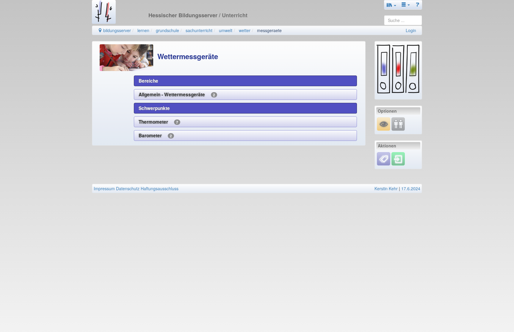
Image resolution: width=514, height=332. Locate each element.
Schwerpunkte (154, 108)
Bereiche (148, 81)
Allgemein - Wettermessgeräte (177, 94)
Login (411, 30)
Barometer (155, 135)
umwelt (225, 30)
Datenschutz (128, 188)
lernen (143, 30)
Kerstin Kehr (386, 188)
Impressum (104, 188)
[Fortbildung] (398, 123)
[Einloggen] (398, 158)
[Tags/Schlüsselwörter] (383, 159)
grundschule (167, 30)
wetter (244, 30)
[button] (391, 4)
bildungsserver (116, 30)
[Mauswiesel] (383, 123)
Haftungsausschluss (159, 188)
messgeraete (269, 30)
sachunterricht (199, 30)
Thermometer (158, 122)
